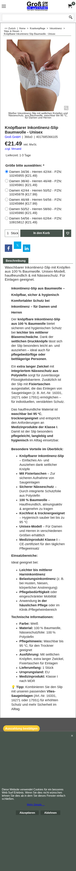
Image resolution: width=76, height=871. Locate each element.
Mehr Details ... (36, 804)
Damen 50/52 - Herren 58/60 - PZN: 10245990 (35, 211)
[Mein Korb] (69, 6)
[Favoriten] (67, 233)
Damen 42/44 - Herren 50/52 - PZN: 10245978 (35, 192)
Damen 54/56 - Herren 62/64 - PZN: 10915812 (35, 220)
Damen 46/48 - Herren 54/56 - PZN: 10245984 (35, 201)
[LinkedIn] (26, 248)
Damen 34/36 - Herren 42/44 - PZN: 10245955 (35, 173)
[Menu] (4, 6)
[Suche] (70, 18)
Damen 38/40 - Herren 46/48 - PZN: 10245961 (35, 183)
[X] (17, 245)
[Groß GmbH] (37, 6)
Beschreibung (16, 260)
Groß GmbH (13, 136)
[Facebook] (8, 248)
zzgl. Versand (13, 148)
